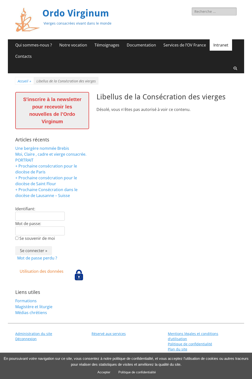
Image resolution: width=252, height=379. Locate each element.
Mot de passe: (28, 223)
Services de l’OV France (184, 45)
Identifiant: (25, 209)
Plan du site (177, 349)
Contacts (23, 56)
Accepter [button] (103, 372)
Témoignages (106, 45)
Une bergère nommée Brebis (42, 148)
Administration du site (33, 333)
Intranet (220, 45)
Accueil (24, 81)
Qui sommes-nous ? (33, 45)
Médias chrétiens (31, 312)
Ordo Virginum (75, 13)
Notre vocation (73, 45)
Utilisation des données (41, 271)
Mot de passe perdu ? (37, 258)
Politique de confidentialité (190, 344)
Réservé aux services (109, 333)
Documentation (141, 45)
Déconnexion (26, 338)
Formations (26, 300)
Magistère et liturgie (33, 306)
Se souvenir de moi (37, 238)
